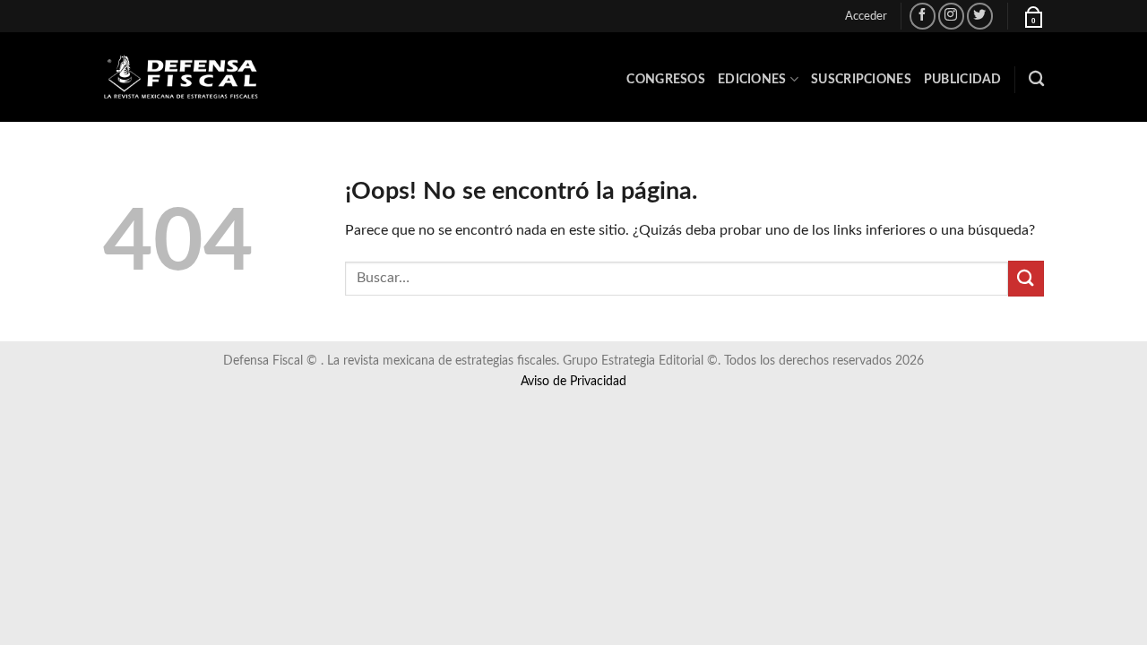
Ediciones (752, 79)
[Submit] (1026, 278)
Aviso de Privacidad (573, 381)
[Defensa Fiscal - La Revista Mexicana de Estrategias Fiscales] (192, 77)
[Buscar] (1036, 79)
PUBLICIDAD (963, 79)
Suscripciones (861, 79)
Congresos (665, 79)
